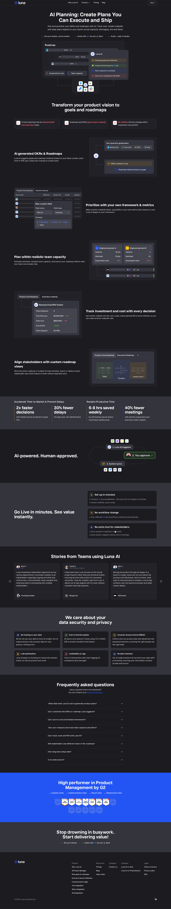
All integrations (77, 893)
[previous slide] (9, 581)
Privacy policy (149, 871)
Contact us (113, 867)
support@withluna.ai (95, 692)
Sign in (152, 2)
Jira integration (77, 886)
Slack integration (78, 889)
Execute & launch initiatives (82, 878)
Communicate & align (80, 882)
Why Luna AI (73, 3)
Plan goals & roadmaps (80, 874)
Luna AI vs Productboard (130, 871)
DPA (145, 874)
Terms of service (150, 867)
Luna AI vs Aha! (127, 867)
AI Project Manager (79, 871)
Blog (103, 3)
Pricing (96, 3)
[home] (19, 3)
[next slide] (161, 581)
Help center (100, 874)
